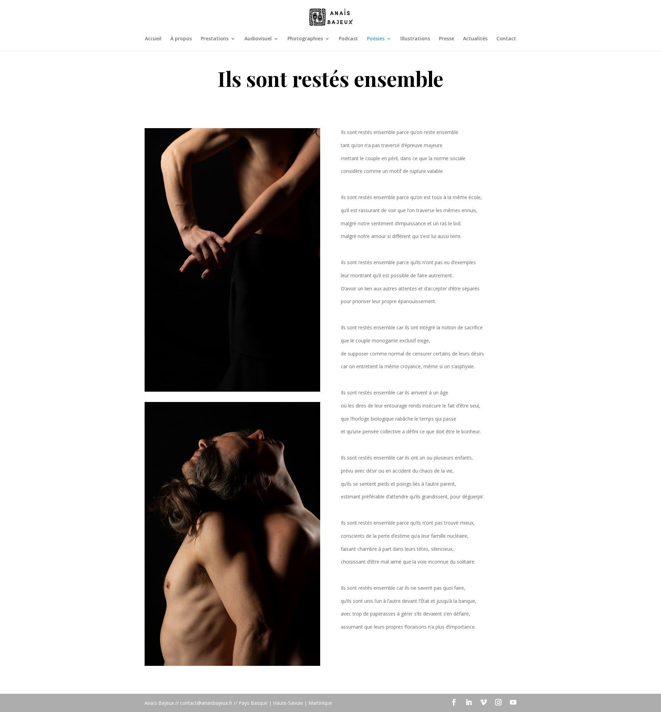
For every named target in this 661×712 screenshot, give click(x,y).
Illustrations (415, 39)
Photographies (305, 39)
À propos (181, 39)
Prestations (215, 39)
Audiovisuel (258, 39)
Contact (506, 39)
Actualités (475, 39)
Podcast (348, 39)
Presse (446, 39)
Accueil (153, 39)
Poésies (376, 39)
